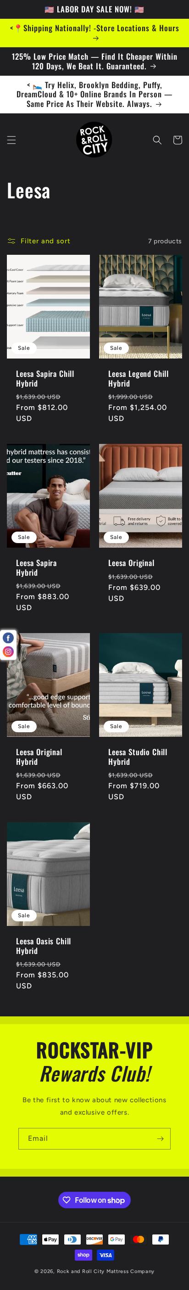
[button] (11, 140)
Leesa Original (131, 562)
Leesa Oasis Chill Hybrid (43, 946)
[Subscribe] (160, 1139)
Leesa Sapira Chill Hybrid (45, 378)
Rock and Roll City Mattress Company (106, 1271)
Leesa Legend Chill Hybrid (138, 378)
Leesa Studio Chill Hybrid (137, 756)
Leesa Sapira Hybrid (36, 567)
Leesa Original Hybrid (39, 756)
